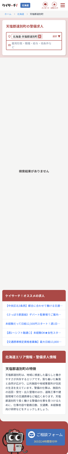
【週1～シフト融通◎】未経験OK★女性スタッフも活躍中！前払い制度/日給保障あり (34, 333)
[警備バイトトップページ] (9, 5)
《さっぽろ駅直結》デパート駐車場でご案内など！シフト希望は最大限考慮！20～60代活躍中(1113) (34, 314)
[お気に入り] (54, 4)
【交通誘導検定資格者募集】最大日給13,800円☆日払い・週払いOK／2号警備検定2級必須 (34, 342)
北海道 (20, 13)
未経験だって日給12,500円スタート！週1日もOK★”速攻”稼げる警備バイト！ (34, 323)
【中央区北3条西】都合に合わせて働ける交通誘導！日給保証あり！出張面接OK (34, 306)
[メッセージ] (45, 4)
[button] (39, 36)
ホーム (8, 13)
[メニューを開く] (62, 5)
